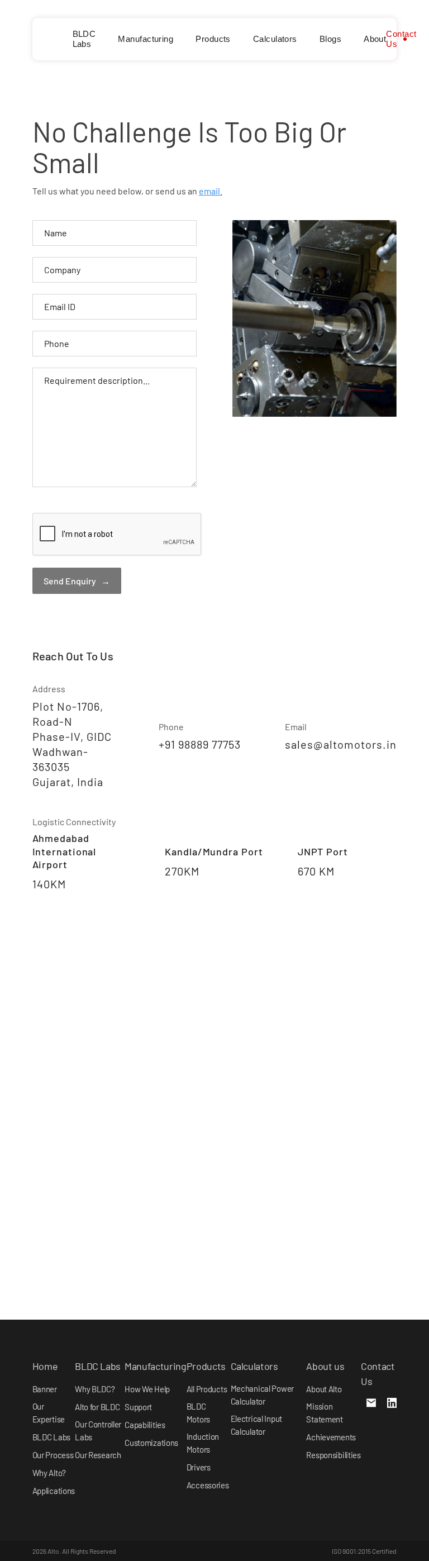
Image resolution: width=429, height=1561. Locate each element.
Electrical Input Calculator (256, 1425)
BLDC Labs (84, 39)
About (375, 39)
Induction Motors (203, 1442)
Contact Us (401, 39)
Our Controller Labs (98, 1430)
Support (138, 1407)
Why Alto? (49, 1473)
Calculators (275, 39)
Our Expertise (48, 1412)
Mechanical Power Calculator (262, 1394)
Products (213, 39)
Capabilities (145, 1425)
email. (210, 190)
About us (325, 1366)
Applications (53, 1491)
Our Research (98, 1455)
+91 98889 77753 (200, 744)
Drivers (199, 1467)
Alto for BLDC (97, 1407)
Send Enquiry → (77, 580)
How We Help (147, 1389)
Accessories (208, 1485)
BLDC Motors (198, 1412)
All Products (207, 1389)
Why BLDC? (95, 1389)
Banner (44, 1389)
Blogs (330, 39)
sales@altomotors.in (341, 744)
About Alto (323, 1389)
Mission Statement (324, 1412)
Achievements (331, 1437)
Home (45, 1366)
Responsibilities (333, 1455)
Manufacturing (145, 39)
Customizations (151, 1443)
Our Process (53, 1455)
